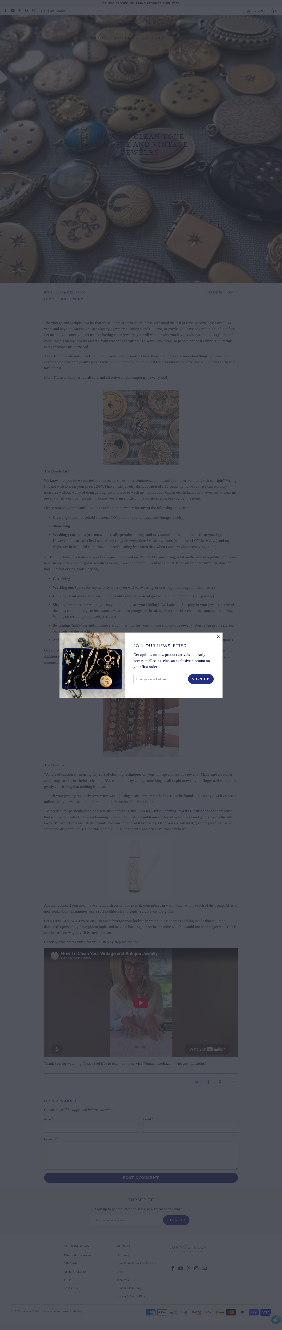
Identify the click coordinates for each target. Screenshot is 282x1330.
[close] (219, 636)
